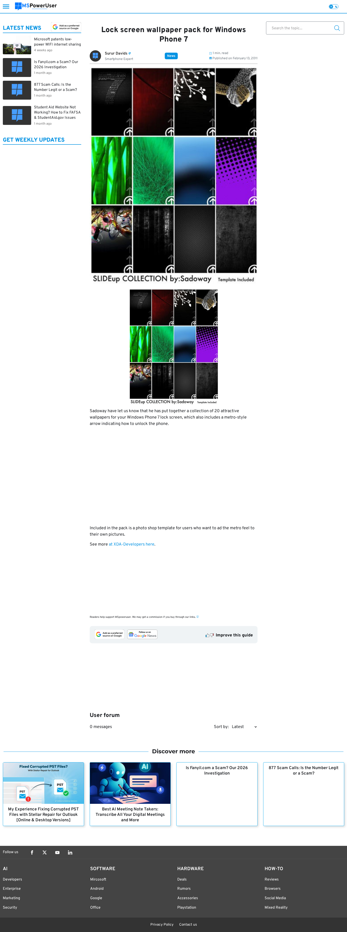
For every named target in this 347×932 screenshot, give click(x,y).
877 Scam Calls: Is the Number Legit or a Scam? (304, 770)
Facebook (32, 852)
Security (10, 907)
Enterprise (12, 888)
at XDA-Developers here (131, 544)
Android (97, 888)
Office (95, 907)
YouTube (57, 852)
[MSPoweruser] (36, 6)
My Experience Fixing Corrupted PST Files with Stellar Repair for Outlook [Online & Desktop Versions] (43, 815)
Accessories (187, 898)
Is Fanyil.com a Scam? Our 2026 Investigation (217, 770)
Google (96, 898)
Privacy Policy (162, 925)
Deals (182, 879)
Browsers (273, 888)
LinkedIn (70, 852)
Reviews (272, 879)
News (171, 56)
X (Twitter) (44, 852)
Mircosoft (98, 879)
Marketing (11, 898)
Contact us (188, 925)
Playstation (186, 907)
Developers (12, 879)
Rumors (184, 888)
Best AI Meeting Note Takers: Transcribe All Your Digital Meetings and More (130, 815)
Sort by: (221, 727)
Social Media (275, 898)
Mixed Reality (276, 907)
